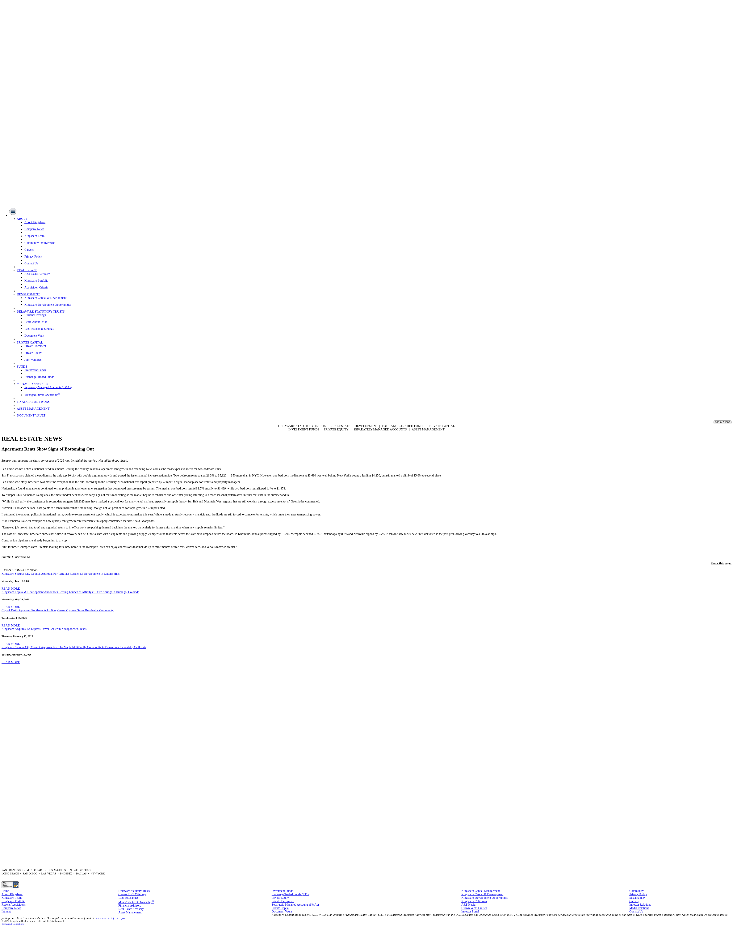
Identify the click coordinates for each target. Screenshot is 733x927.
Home (5, 890)
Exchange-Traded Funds (39, 376)
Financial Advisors (129, 905)
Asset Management (129, 912)
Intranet (6, 911)
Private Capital (280, 908)
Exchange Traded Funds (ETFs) (291, 894)
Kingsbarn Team (34, 235)
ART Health (468, 904)
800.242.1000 (722, 422)
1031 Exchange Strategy (39, 328)
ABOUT (22, 218)
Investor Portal (470, 911)
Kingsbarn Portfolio (36, 280)
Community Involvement (39, 242)
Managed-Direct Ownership (42, 394)
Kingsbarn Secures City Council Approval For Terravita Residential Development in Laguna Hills (60, 573)
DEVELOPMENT (28, 294)
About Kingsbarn (34, 222)
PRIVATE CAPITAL (30, 342)
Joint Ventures (32, 359)
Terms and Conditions (13, 924)
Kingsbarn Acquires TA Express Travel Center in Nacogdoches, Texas (44, 628)
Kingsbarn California (474, 901)
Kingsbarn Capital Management (480, 890)
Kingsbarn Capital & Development (45, 297)
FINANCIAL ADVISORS (33, 401)
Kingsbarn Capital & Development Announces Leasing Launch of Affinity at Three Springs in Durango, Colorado (70, 592)
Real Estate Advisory (37, 273)
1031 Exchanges (128, 897)
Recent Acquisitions (14, 904)
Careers (29, 249)
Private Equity (33, 352)
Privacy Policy (33, 256)
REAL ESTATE (27, 270)
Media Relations (639, 908)
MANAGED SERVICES (32, 383)
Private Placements (283, 901)
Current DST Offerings (132, 894)
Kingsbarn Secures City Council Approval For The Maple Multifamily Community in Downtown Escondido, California (74, 647)
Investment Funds (35, 370)
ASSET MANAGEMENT (33, 408)
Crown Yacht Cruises (474, 908)
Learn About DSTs (35, 321)
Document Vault (34, 335)
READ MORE (11, 588)
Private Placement (35, 346)
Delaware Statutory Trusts (134, 890)
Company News (34, 229)
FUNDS (22, 366)
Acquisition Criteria (36, 287)
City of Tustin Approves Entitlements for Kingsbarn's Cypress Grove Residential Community (58, 610)
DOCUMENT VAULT (31, 415)
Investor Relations (640, 904)
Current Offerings (35, 315)
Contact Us (31, 263)
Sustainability (637, 897)
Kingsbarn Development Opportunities (47, 304)
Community (636, 890)
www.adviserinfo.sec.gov (110, 918)
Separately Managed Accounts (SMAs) (48, 387)
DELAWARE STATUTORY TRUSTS (41, 311)
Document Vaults (282, 911)
